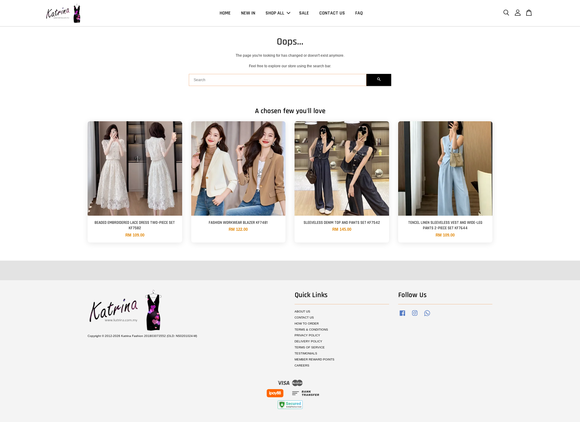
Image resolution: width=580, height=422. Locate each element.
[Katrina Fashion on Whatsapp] (427, 316)
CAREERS (302, 365)
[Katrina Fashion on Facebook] (402, 316)
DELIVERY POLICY (308, 341)
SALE (304, 13)
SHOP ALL (275, 13)
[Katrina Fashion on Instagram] (415, 316)
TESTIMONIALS (306, 353)
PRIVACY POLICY (307, 335)
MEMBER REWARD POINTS (314, 359)
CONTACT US (332, 13)
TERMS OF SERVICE (310, 347)
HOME (225, 13)
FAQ (359, 13)
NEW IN (248, 13)
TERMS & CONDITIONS (311, 329)
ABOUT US (302, 311)
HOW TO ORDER (307, 323)
